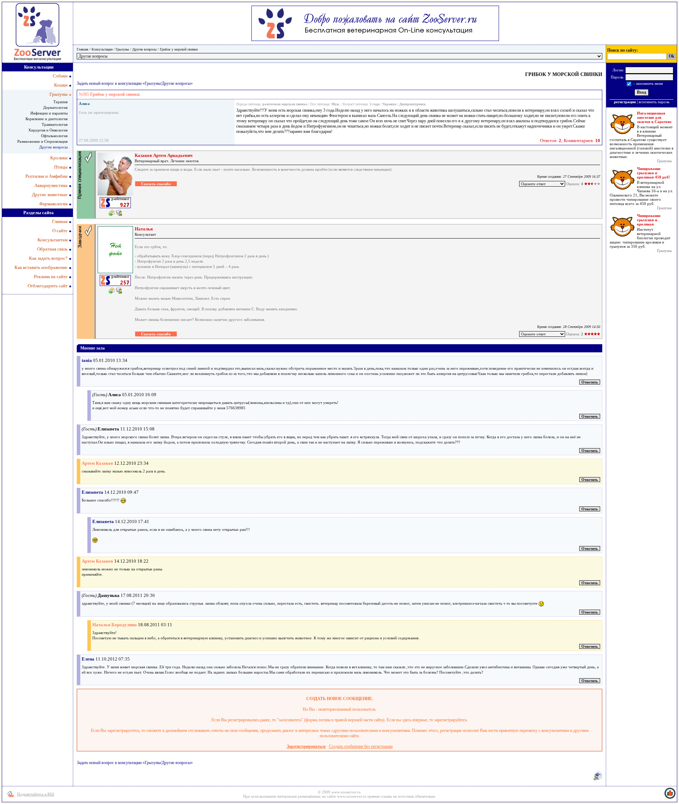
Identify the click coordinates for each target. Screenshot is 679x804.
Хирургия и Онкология (48, 130)
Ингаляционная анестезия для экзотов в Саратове (654, 117)
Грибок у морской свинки (179, 49)
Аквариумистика (51, 185)
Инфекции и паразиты (49, 113)
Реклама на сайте (51, 276)
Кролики (59, 157)
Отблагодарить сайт (48, 285)
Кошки (61, 85)
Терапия (60, 102)
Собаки (60, 75)
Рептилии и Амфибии (46, 176)
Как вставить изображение (41, 267)
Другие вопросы (144, 49)
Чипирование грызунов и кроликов (649, 219)
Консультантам (52, 239)
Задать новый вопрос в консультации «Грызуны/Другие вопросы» (135, 83)
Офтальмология (54, 136)
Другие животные (50, 194)
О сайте (60, 230)
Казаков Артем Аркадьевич (163, 155)
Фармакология (53, 203)
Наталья (144, 228)
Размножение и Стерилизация (42, 141)
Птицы (61, 167)
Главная (82, 49)
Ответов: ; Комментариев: (570, 140)
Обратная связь (52, 249)
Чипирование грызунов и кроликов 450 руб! (653, 172)
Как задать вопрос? (48, 258)
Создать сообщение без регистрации (361, 746)
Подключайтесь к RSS (35, 794)
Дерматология (55, 107)
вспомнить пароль (654, 102)
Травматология (55, 124)
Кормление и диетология (46, 119)
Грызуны (122, 49)
